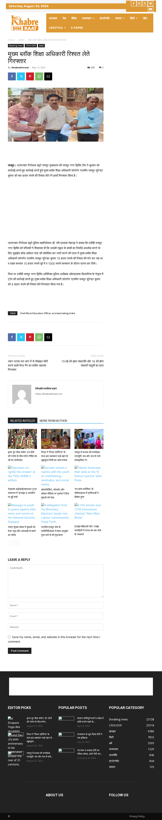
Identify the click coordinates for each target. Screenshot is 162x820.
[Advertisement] (55, 153)
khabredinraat (20, 67)
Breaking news (16, 45)
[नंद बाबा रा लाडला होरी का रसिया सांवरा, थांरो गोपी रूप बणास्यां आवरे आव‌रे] (66, 754)
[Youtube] (151, 9)
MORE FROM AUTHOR (53, 420)
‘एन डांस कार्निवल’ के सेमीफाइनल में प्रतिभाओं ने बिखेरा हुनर (86, 493)
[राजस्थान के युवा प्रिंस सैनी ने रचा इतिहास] (66, 738)
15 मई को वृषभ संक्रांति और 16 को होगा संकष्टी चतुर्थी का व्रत (82, 363)
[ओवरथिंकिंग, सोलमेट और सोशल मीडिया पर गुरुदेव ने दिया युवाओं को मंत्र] (55, 476)
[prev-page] (10, 542)
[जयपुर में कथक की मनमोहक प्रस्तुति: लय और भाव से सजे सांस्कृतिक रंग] (89, 439)
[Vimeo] (151, 3)
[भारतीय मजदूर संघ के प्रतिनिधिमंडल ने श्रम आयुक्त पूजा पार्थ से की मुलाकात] (55, 513)
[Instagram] (139, 3)
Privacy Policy (137, 816)
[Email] (48, 76)
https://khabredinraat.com (48, 393)
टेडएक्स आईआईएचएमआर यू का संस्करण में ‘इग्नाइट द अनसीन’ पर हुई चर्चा (22, 493)
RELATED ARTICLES (22, 420)
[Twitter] (145, 3)
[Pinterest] (30, 76)
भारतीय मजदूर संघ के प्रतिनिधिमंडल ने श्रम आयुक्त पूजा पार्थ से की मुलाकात (54, 531)
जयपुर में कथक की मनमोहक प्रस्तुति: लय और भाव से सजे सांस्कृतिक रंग (87, 456)
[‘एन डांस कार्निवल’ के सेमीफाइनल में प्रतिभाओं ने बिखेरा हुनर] (89, 476)
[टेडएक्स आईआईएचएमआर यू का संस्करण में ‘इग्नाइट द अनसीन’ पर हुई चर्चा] (22, 476)
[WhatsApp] (39, 76)
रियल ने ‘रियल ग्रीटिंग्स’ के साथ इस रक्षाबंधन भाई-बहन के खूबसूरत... (39, 738)
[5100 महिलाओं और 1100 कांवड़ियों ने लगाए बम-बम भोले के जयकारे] (89, 513)
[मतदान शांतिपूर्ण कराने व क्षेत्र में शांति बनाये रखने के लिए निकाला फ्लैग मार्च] (66, 722)
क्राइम (21, 40)
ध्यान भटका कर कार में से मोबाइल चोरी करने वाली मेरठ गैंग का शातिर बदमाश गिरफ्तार (28, 365)
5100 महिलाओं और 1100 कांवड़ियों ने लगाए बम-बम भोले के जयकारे (87, 530)
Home (11, 40)
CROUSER (31, 45)
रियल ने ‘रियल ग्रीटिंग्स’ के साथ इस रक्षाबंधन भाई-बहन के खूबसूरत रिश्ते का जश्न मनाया (54, 456)
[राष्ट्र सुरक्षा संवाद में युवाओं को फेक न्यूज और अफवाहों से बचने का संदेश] (22, 513)
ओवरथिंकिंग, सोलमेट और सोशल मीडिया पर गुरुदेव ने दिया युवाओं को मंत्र (55, 493)
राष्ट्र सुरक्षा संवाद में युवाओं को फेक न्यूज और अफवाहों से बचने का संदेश (22, 531)
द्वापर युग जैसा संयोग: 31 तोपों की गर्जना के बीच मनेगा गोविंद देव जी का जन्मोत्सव (22, 456)
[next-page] (16, 542)
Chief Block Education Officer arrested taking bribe (47, 313)
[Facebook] (134, 3)
